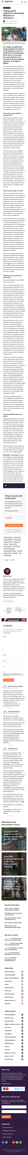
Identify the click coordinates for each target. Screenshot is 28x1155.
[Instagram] (10, 1142)
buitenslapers (17, 539)
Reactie (4, 636)
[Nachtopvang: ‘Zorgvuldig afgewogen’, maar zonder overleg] (14, 889)
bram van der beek (8, 539)
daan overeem (16, 542)
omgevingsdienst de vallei (10, 551)
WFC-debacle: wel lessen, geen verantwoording (13, 913)
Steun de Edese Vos (7, 1134)
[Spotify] (17, 1142)
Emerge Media (18, 1150)
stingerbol (15, 553)
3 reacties (14, 23)
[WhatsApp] (20, 1142)
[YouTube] (13, 1142)
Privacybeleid (19, 1151)
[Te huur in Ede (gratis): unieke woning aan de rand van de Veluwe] (14, 839)
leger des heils (13, 544)
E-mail (5, 660)
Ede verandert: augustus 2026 (13, 922)
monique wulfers (8, 546)
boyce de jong (17, 537)
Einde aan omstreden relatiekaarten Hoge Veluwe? (13, 926)
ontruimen (18, 55)
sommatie (20, 551)
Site (4, 666)
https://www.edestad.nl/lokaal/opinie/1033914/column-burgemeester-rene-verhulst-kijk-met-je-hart (14, 724)
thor (20, 553)
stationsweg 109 (7, 553)
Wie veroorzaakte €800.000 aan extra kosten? (12, 953)
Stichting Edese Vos (11, 1151)
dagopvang (13, 220)
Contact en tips (6, 1137)
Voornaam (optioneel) (11, 511)
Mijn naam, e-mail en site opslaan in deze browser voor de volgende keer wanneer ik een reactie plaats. (13, 674)
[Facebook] (3, 1142)
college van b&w (7, 542)
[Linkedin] (6, 1142)
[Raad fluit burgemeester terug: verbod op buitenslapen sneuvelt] (14, 864)
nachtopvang (16, 546)
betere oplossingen (18, 425)
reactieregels (6, 633)
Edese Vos (7, 21)
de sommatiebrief (10, 84)
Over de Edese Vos (7, 1127)
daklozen (6, 544)
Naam (5, 655)
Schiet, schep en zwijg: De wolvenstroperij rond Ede (12, 909)
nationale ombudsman (9, 548)
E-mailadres (8, 518)
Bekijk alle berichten (8, 601)
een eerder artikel (15, 209)
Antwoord (10, 708)
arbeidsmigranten (8, 537)
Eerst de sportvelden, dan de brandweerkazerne (13, 918)
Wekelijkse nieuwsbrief (8, 1130)
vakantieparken (7, 555)
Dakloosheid (7, 7)
